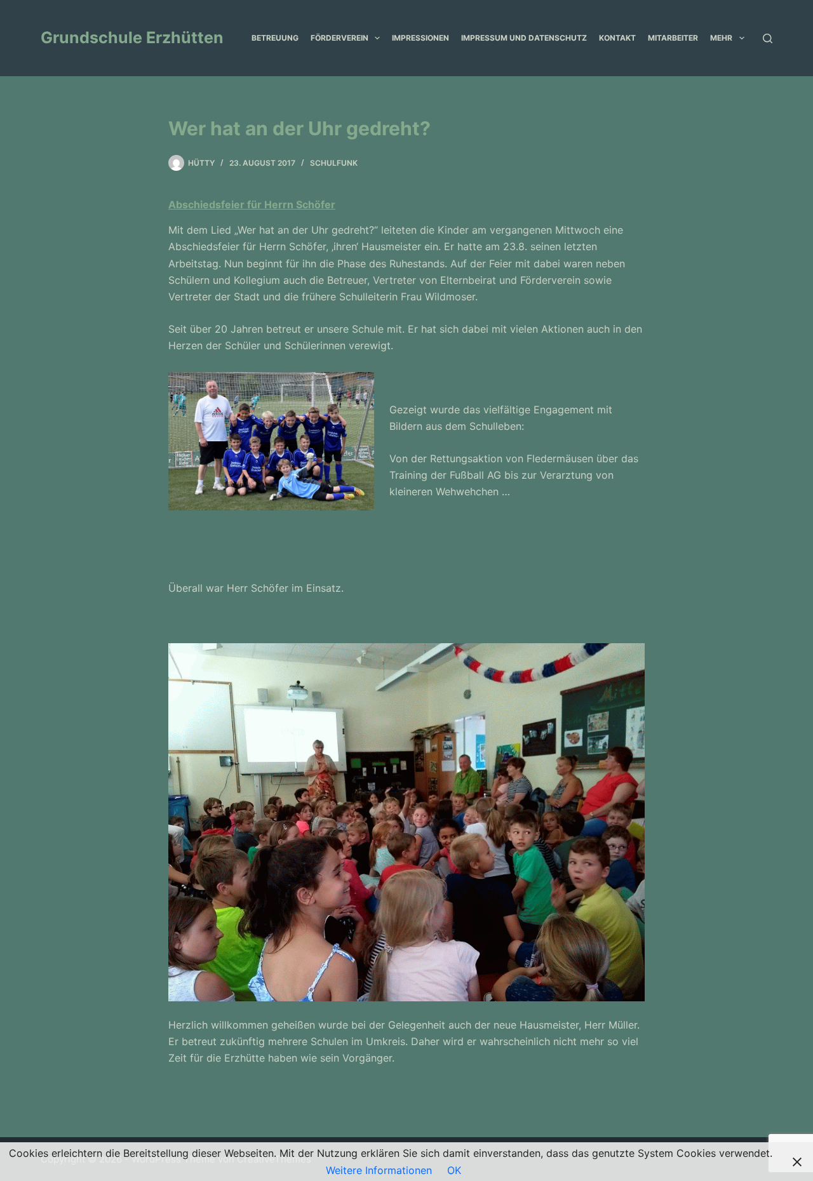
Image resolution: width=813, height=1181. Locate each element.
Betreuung (275, 38)
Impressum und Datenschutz (524, 38)
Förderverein (339, 38)
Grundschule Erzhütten (132, 37)
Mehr (721, 38)
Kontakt (617, 38)
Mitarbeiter (673, 38)
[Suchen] (767, 38)
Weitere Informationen (379, 1170)
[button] (377, 38)
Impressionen (420, 38)
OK (454, 1170)
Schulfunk (334, 163)
